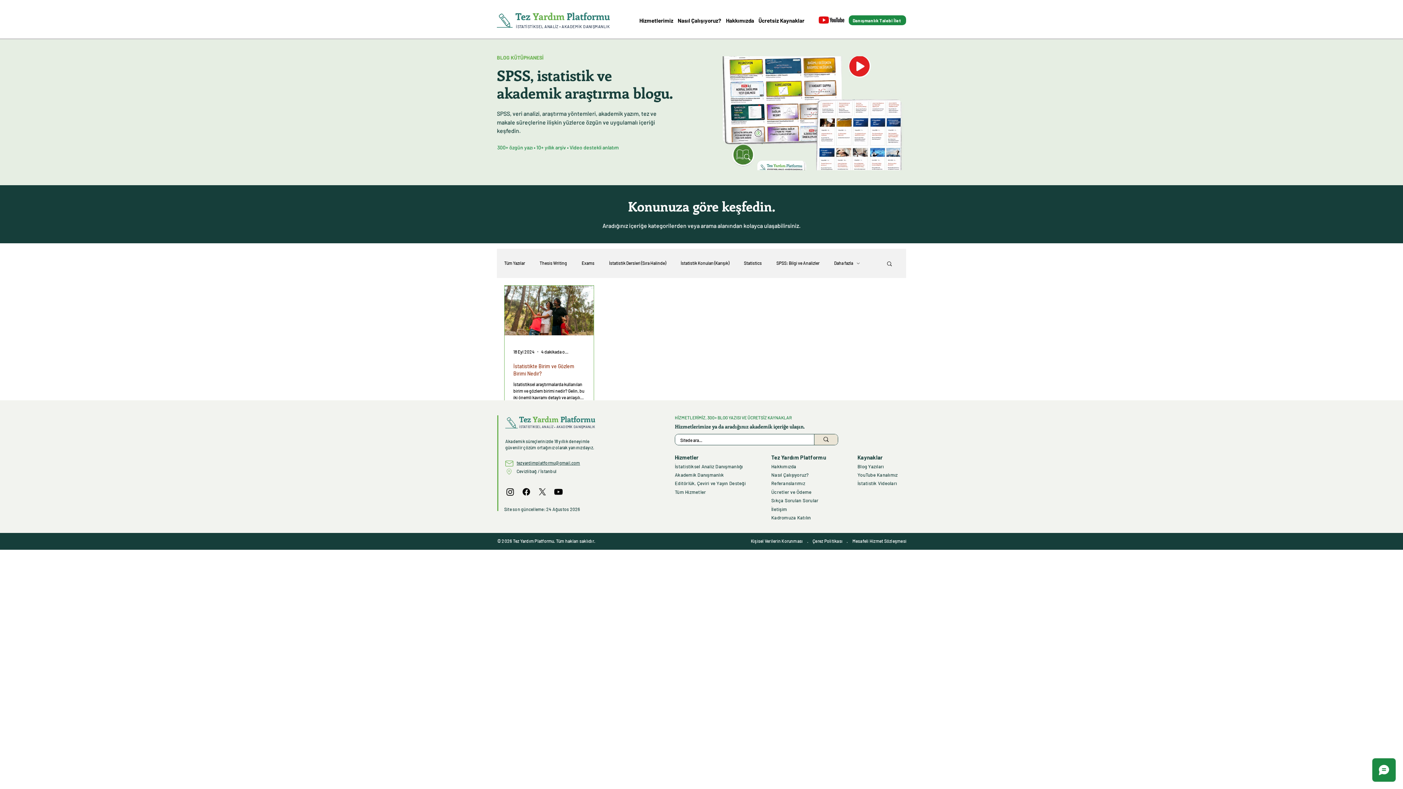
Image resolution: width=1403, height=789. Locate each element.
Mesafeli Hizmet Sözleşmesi (879, 541)
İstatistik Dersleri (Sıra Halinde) (637, 263)
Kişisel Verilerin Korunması (777, 541)
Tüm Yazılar (514, 263)
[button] (889, 264)
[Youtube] (558, 492)
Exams (588, 263)
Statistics (753, 263)
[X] (542, 492)
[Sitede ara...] (826, 439)
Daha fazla (843, 263)
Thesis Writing (553, 263)
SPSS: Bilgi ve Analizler (798, 263)
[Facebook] (526, 492)
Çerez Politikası (828, 541)
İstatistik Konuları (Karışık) (705, 263)
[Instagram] (510, 492)
